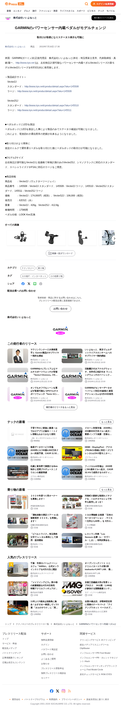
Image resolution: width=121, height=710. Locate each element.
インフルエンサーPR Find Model (95, 653)
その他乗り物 (56, 276)
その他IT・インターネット (34, 276)
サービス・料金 (9, 643)
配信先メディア (9, 648)
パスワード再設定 (49, 649)
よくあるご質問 (48, 659)
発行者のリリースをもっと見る (60, 407)
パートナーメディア (11, 653)
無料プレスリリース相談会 (53, 673)
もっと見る (106, 422)
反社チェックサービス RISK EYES (96, 674)
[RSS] (69, 691)
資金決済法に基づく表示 (97, 699)
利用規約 (53, 699)
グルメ (27, 11)
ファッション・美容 (48, 11)
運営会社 (16, 699)
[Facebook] (23, 283)
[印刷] (40, 283)
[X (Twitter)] (28, 283)
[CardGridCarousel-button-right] (115, 238)
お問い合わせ (60, 308)
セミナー (45, 678)
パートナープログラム (34, 699)
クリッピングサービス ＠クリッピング (98, 640)
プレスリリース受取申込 (52, 668)
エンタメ (17, 11)
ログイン (45, 644)
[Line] (34, 283)
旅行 (34, 11)
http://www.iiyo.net (25, 63)
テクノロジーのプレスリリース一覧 (32, 624)
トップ (8, 624)
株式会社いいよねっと (15, 46)
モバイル (111, 11)
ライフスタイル (67, 11)
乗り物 (41, 268)
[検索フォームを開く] (86, 4)
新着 (9, 11)
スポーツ (81, 11)
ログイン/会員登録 (105, 4)
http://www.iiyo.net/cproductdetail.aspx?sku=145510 (51, 105)
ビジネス (91, 11)
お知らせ (45, 663)
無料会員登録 (47, 640)
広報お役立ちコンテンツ (13, 662)
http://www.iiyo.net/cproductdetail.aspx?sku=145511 (44, 110)
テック (101, 11)
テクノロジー (28, 268)
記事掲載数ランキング (12, 657)
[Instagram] (63, 691)
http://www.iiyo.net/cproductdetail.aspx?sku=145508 (51, 86)
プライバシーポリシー (72, 699)
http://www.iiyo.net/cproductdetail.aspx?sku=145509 (44, 91)
